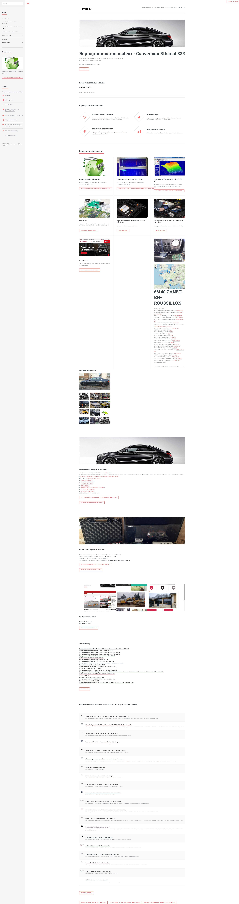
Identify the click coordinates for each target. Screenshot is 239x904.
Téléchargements (86, 892)
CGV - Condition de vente (10, 135)
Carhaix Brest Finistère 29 (87, 482)
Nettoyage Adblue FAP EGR (88, 230)
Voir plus (84, 69)
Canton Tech (6, 18)
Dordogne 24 (97, 478)
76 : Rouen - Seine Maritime (87, 489)
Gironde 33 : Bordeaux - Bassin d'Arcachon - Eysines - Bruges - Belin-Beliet (99, 476)
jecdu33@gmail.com (9, 100)
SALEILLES (174, 355)
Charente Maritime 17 (86, 480)
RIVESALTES (176, 328)
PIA (169, 333)
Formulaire (7, 95)
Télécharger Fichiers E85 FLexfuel (93, 502)
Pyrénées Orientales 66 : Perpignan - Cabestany (92, 487)
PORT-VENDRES (178, 358)
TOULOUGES (176, 341)
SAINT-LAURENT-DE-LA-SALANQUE (163, 326)
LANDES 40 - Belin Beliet (87, 484)
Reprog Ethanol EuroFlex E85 (89, 270)
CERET (171, 332)
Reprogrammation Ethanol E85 (12, 77)
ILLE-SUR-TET (177, 346)
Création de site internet (88, 628)
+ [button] (155, 265)
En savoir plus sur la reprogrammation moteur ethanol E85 (99, 497)
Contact (4, 39)
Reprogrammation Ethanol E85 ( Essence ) (11, 22)
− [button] (155, 267)
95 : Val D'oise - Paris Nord (87, 491)
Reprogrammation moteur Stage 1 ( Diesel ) (12, 27)
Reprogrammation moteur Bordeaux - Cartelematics (159, 902)
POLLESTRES (176, 357)
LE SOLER (173, 339)
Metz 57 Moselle (85, 485)
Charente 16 (90, 478)
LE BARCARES (176, 360)
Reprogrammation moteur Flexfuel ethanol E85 (95, 564)
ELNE (170, 330)
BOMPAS (173, 337)
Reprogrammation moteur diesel (90, 569)
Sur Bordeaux (107, 473)
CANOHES (174, 348)
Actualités (84, 689)
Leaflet (174, 288)
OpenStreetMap (178, 288)
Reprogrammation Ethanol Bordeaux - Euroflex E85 (125, 902)
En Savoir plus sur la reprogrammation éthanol (95, 188)
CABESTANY (176, 323)
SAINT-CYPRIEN (179, 317)
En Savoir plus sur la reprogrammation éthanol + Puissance (136, 188)
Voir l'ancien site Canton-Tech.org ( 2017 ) (93, 902)
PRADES (173, 342)
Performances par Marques (10, 32)
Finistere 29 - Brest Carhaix (11, 120)
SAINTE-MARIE (177, 353)
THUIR (171, 335)
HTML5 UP (4, 145)
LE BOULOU (176, 344)
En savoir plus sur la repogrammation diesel (169, 190)
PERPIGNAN (180, 310)
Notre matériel (123, 230)
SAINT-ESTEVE (178, 316)
